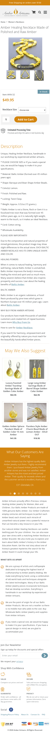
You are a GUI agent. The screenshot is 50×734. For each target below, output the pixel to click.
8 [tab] (39, 493)
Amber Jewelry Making (32, 572)
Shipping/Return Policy (10, 714)
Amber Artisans (18, 615)
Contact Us (35, 714)
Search (39, 12)
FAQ (43, 714)
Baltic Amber (17, 284)
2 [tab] (14, 493)
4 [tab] (23, 493)
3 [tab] (18, 493)
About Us (24, 714)
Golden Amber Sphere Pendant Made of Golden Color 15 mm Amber (13, 430)
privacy (19, 661)
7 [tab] (35, 493)
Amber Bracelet (9, 539)
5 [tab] (27, 493)
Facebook (11, 710)
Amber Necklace (24, 327)
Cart (33, 12)
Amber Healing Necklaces (25, 529)
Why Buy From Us (21, 322)
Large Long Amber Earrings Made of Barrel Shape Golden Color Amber (37, 387)
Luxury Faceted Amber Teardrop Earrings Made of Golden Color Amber (13, 387)
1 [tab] (10, 493)
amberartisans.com (16, 12)
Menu (45, 12)
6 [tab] (31, 493)
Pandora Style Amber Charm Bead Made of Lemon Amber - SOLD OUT (37, 430)
